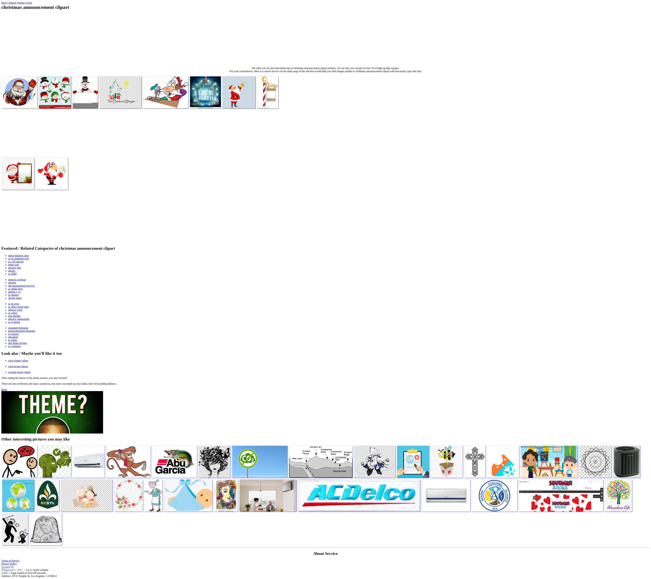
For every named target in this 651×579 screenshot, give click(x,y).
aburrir (11, 270)
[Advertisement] (325, 38)
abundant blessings (18, 327)
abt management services (21, 285)
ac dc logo (13, 303)
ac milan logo (15, 288)
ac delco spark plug (18, 306)
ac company (14, 346)
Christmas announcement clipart (18, 104)
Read (4, 389)
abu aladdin (14, 316)
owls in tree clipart (18, 366)
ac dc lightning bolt (18, 258)
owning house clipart (19, 372)
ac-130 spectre (16, 261)
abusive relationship (18, 319)
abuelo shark (15, 298)
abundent (13, 337)
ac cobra (12, 312)
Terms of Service (10, 560)
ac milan (12, 340)
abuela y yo (14, 291)
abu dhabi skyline (17, 343)
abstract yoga (15, 309)
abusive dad (14, 267)
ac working (14, 322)
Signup (21, 2)
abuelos (12, 282)
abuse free (13, 264)
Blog (4, 2)
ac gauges (13, 334)
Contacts (12, 2)
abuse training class (18, 255)
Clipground (17, 569)
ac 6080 (12, 273)
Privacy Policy (9, 563)
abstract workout (17, 279)
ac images (13, 294)
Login (29, 2)
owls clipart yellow (18, 360)
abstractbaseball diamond (21, 330)
